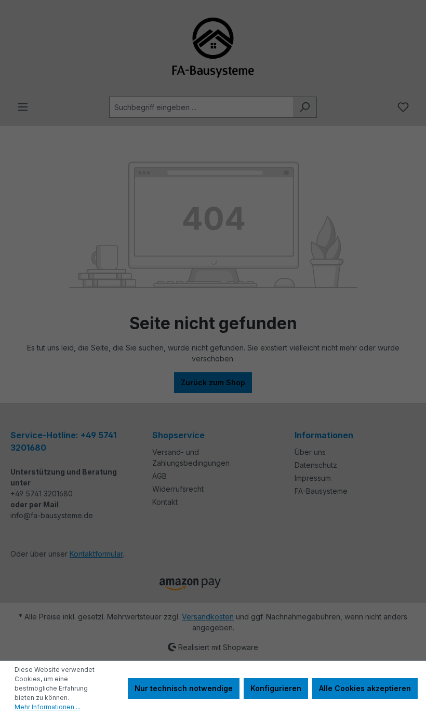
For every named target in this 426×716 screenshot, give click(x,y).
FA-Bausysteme (321, 491)
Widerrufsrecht (178, 488)
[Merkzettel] (403, 107)
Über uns (310, 452)
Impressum (313, 478)
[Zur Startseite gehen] (213, 48)
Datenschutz (316, 465)
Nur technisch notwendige (184, 688)
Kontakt (165, 501)
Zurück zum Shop (213, 382)
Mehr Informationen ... (48, 707)
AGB (159, 475)
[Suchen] (304, 107)
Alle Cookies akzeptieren (365, 688)
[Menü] (22, 107)
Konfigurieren (275, 688)
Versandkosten (208, 616)
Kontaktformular (96, 553)
